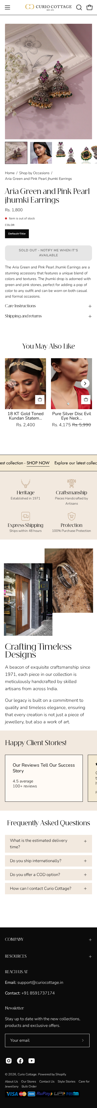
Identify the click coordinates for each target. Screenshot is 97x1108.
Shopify (60, 1074)
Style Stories (66, 1081)
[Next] (85, 383)
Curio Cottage (27, 1074)
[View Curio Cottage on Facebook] (20, 1060)
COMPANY (14, 940)
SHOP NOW (54, 463)
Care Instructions (20, 306)
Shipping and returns (23, 316)
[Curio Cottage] (48, 7)
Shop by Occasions (34, 172)
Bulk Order (29, 1086)
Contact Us (46, 1081)
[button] (78, 7)
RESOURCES (16, 956)
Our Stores (28, 1081)
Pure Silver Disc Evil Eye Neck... (71, 416)
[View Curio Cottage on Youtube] (31, 1060)
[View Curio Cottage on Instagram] (8, 1060)
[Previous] (11, 383)
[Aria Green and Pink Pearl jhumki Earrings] (16, 153)
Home (10, 172)
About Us (11, 1081)
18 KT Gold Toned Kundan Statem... (25, 416)
